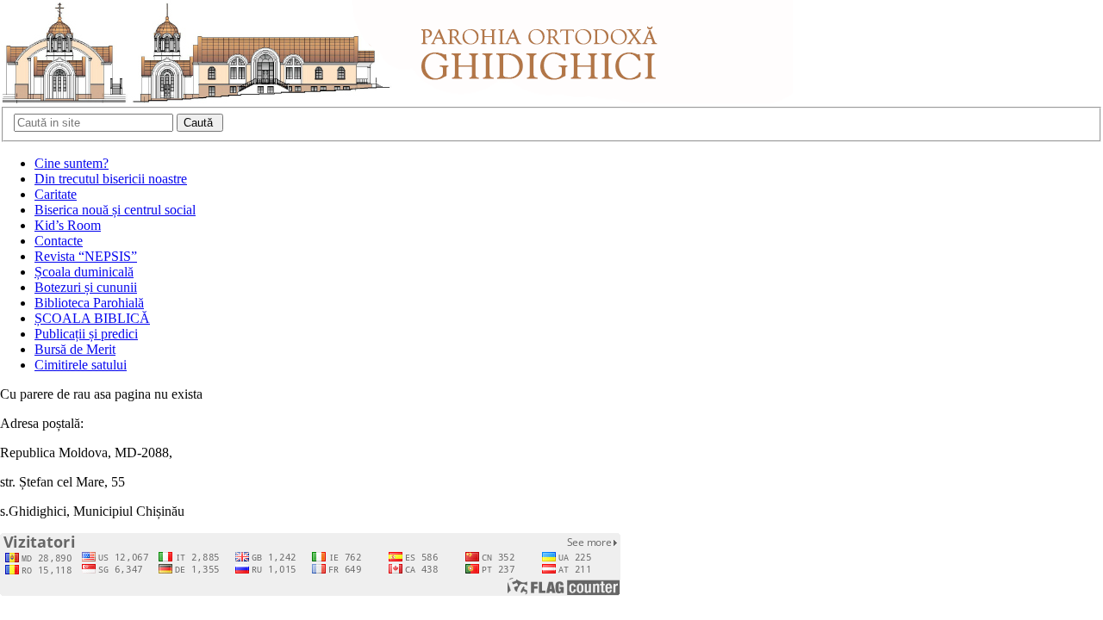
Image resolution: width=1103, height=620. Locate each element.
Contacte (58, 240)
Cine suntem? (71, 163)
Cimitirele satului (80, 364)
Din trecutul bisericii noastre (110, 178)
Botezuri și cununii (85, 287)
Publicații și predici (86, 333)
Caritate (55, 194)
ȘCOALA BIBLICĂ (92, 318)
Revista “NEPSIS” (85, 256)
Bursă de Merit (74, 349)
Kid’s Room (67, 225)
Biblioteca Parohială (89, 302)
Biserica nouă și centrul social (115, 209)
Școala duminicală (84, 271)
